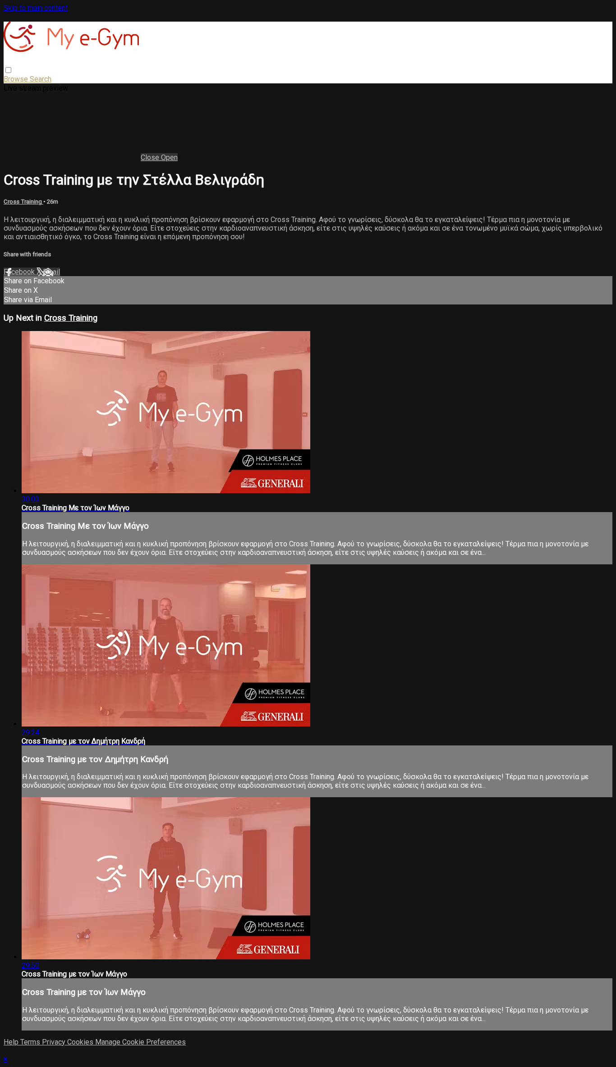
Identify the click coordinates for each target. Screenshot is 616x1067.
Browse (17, 79)
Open (169, 157)
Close (151, 157)
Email (51, 272)
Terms (31, 1042)
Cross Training (23, 201)
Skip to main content (36, 8)
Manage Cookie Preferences (140, 1042)
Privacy (54, 1042)
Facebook (20, 272)
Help (12, 1042)
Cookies (81, 1042)
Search (40, 79)
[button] (8, 70)
